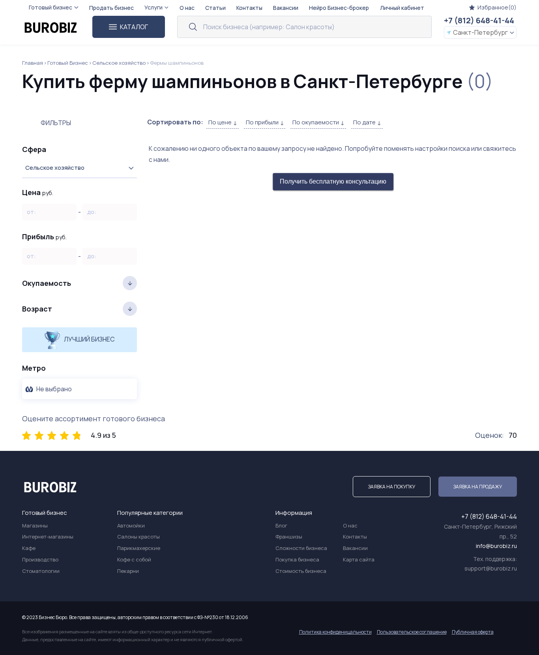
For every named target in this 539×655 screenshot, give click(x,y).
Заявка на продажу (477, 486)
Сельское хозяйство (119, 62)
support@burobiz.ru (490, 568)
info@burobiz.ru (496, 546)
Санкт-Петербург (480, 32)
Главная (32, 62)
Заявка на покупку (391, 486)
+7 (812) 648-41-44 (479, 20)
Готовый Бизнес (67, 62)
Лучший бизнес (89, 339)
